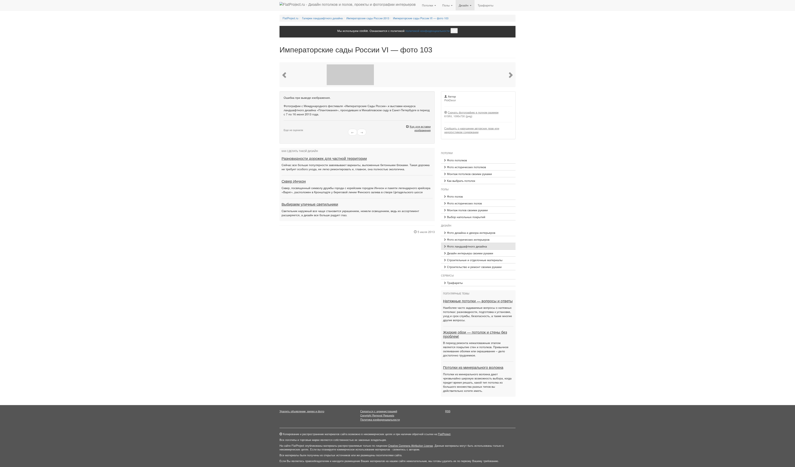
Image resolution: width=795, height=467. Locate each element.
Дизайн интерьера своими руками (469, 253)
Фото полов (454, 196)
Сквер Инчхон (294, 181)
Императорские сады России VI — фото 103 (420, 18)
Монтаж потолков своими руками (469, 174)
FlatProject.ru (290, 18)
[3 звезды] (290, 126)
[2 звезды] (287, 126)
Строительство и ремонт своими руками (474, 267)
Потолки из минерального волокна (473, 368)
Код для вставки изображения (420, 128)
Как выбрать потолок (460, 181)
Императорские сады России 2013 (367, 18)
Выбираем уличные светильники (310, 204)
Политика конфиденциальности (380, 419)
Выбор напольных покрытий (465, 217)
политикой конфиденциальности (427, 31)
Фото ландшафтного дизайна (466, 246)
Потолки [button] (428, 5)
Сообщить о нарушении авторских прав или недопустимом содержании (471, 130)
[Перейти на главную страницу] (347, 5)
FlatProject (444, 434)
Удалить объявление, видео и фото (301, 411)
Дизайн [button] (464, 5)
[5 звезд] (295, 126)
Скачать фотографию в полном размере (473, 112)
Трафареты (485, 5)
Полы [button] (446, 5)
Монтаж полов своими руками (467, 210)
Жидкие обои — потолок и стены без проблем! (475, 334)
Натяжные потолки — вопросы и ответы (478, 301)
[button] (284, 74)
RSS (447, 411)
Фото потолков (456, 160)
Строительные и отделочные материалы (474, 260)
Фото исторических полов (464, 203)
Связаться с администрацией (378, 411)
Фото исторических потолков (466, 167)
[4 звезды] (292, 126)
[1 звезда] (285, 126)
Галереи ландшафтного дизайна (322, 18)
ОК (454, 31)
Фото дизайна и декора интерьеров (470, 232)
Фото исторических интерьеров (467, 239)
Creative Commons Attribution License (410, 446)
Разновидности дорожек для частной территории (324, 159)
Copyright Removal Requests (377, 415)
